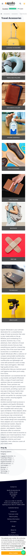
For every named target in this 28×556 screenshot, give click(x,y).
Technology (4, 471)
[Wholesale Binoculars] (13, 308)
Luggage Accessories (7, 456)
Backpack (3, 467)
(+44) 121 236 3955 (16, 501)
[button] (3, 9)
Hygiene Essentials (6, 462)
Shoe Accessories (6, 463)
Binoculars (4, 473)
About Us (13, 530)
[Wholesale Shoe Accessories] (13, 157)
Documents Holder (6, 460)
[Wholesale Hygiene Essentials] (13, 126)
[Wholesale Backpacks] (13, 216)
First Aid (3, 469)
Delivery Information (13, 519)
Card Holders (4, 465)
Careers (13, 532)
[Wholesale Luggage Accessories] (13, 36)
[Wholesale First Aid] (13, 247)
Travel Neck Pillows (6, 458)
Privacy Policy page (15, 546)
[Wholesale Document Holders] (13, 96)
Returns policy (13, 516)
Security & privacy (13, 535)
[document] (13, 546)
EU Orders (13, 521)
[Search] (20, 4)
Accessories (7, 14)
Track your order (13, 514)
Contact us (13, 511)
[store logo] (11, 4)
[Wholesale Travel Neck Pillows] (13, 66)
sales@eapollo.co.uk (17, 503)
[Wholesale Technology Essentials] (13, 278)
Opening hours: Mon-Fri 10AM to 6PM (13, 505)
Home (1, 13)
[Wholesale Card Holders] (13, 188)
